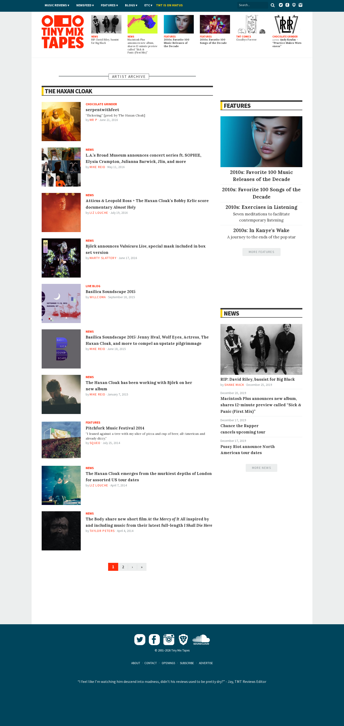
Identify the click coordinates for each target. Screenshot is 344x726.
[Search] (273, 5)
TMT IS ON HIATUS (169, 5)
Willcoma (98, 297)
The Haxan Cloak (68, 91)
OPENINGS (168, 663)
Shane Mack (234, 385)
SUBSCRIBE (187, 663)
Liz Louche (99, 213)
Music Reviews (56, 5)
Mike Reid (97, 167)
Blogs (130, 5)
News (231, 313)
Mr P (93, 120)
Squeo (95, 443)
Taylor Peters (102, 531)
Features (108, 5)
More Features (261, 252)
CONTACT (150, 663)
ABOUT (135, 663)
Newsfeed (83, 5)
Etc (147, 5)
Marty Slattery (103, 258)
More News (261, 468)
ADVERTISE (206, 663)
